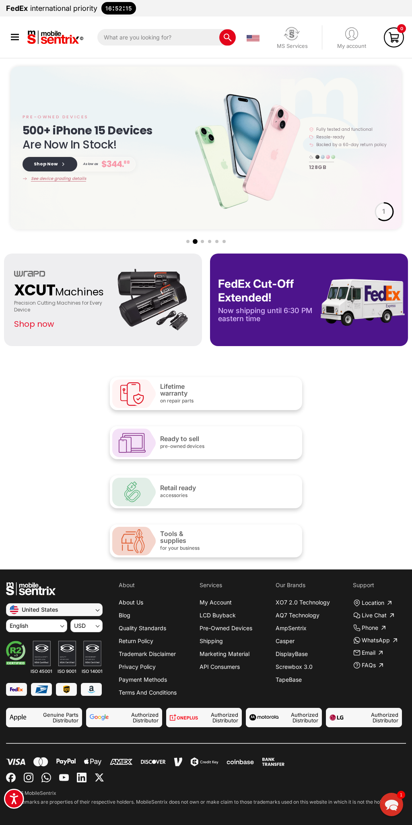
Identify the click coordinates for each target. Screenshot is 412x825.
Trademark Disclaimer (147, 653)
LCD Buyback (218, 615)
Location (373, 602)
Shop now (34, 324)
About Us (131, 602)
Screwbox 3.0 (294, 666)
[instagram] (28, 777)
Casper (285, 640)
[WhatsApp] (46, 777)
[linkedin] (82, 777)
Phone (370, 627)
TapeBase (289, 679)
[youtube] (64, 777)
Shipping (211, 640)
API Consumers (220, 666)
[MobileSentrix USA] (57, 37)
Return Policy (136, 640)
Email (368, 652)
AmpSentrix (291, 628)
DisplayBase (292, 653)
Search (227, 37)
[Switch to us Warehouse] (253, 37)
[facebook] (11, 777)
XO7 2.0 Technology (303, 602)
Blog (124, 615)
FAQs (369, 665)
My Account (216, 602)
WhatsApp (376, 640)
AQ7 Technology (297, 615)
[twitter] (99, 777)
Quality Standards (142, 628)
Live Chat (374, 615)
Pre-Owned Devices (226, 628)
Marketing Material (224, 653)
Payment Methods (143, 679)
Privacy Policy (137, 666)
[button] (15, 37)
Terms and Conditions (148, 692)
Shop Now (46, 164)
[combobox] (166, 37)
